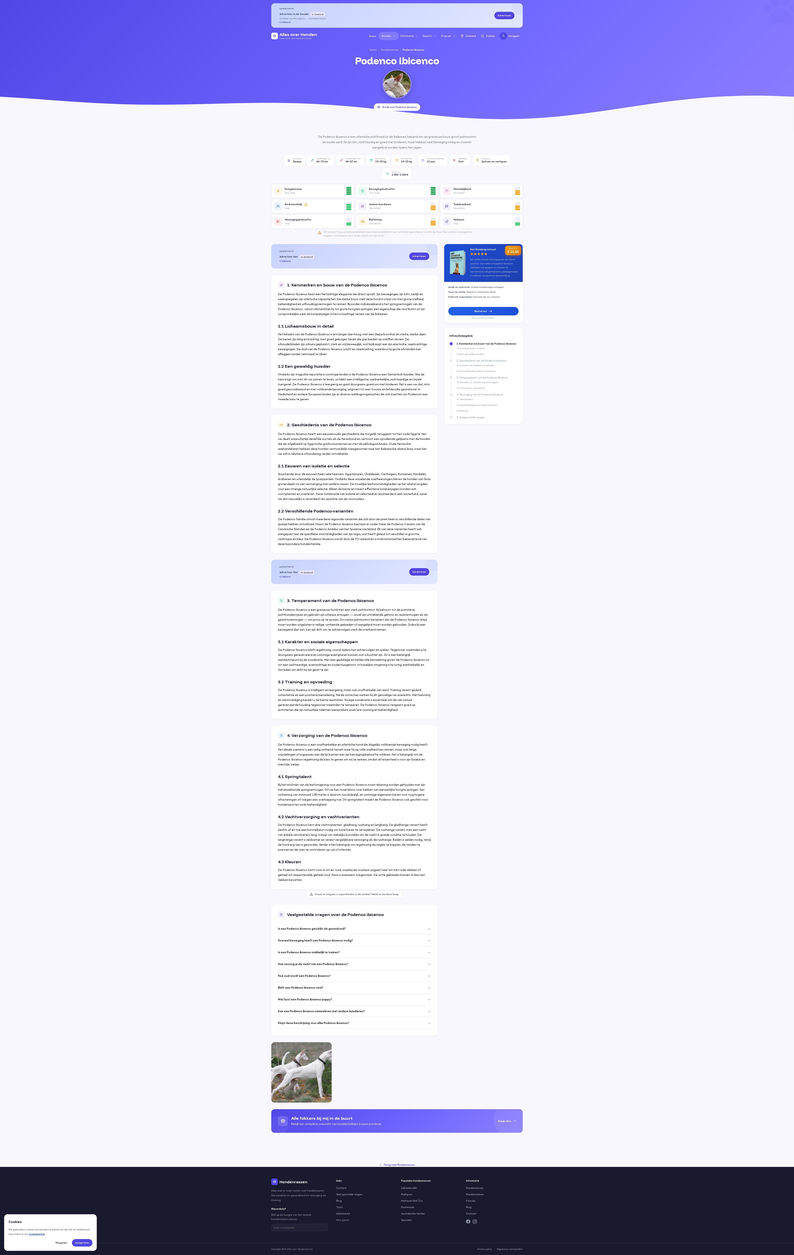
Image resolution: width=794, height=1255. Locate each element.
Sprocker (406, 1220)
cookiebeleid (37, 1234)
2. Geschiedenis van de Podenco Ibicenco (482, 360)
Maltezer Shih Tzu (412, 1201)
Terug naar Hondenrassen (399, 1165)
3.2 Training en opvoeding (470, 388)
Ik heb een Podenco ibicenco (399, 107)
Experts (427, 36)
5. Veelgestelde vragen (471, 417)
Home (372, 36)
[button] (312, 191)
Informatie (407, 36)
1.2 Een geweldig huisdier (470, 354)
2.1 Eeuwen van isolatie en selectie (475, 365)
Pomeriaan (407, 1207)
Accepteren (82, 1243)
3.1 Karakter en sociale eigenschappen (478, 382)
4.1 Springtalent (465, 399)
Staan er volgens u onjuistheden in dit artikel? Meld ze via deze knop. (357, 894)
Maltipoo (406, 1194)
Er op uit (446, 36)
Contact (341, 1188)
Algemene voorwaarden (510, 1249)
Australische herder (413, 1213)
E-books (471, 1201)
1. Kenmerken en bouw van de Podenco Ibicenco (486, 343)
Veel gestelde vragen (349, 1194)
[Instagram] (475, 1221)
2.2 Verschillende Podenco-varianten (476, 371)
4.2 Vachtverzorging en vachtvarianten (477, 405)
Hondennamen (475, 1194)
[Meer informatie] (306, 204)
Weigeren (61, 1243)
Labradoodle (409, 1188)
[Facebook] (468, 1221)
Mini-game (342, 1220)
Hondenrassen (389, 50)
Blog (339, 1201)
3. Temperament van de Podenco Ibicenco (482, 377)
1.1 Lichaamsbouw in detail (471, 348)
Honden (386, 36)
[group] (397, 1121)
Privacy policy (484, 1249)
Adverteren (504, 15)
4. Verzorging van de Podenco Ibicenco (480, 394)
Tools (339, 1207)
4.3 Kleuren (463, 410)
